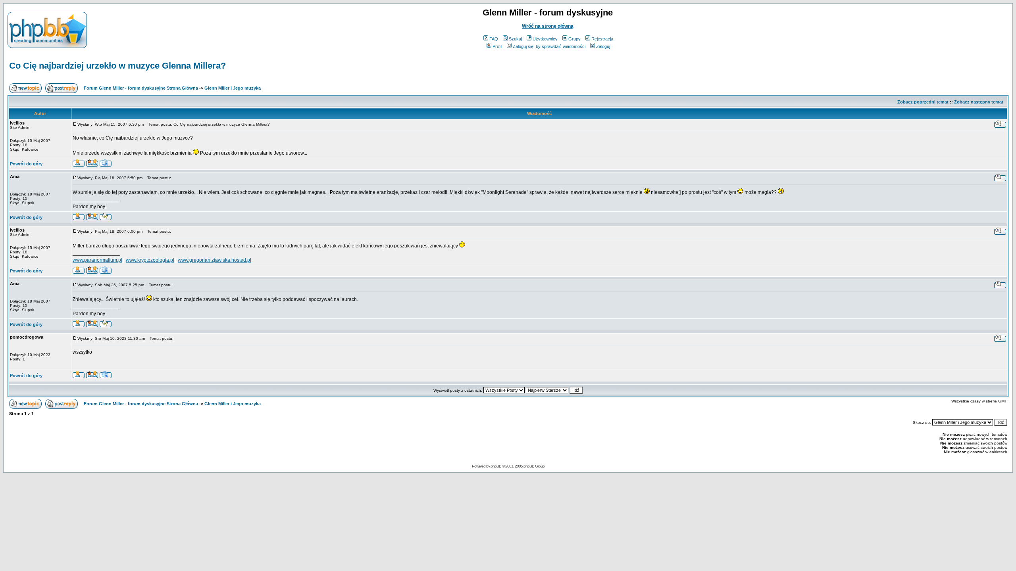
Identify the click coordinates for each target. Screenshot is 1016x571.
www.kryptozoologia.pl (150, 260)
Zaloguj (603, 46)
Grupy (574, 38)
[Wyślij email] (106, 218)
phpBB (496, 466)
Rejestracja (602, 38)
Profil (497, 46)
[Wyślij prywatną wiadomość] (92, 164)
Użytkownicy (545, 38)
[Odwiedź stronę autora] (106, 164)
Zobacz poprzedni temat (923, 102)
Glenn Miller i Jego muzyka (232, 88)
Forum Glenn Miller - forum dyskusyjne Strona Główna (141, 88)
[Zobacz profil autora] (79, 164)
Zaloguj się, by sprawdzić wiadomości (549, 46)
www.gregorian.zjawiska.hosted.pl (214, 260)
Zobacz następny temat (978, 102)
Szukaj (515, 38)
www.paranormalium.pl (97, 260)
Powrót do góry (26, 163)
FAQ (493, 38)
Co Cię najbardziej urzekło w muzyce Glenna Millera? (117, 66)
